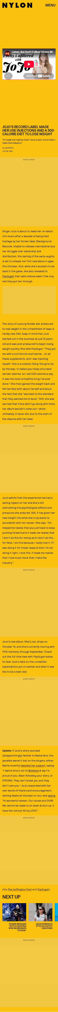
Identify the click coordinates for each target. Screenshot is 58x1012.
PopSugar (8, 276)
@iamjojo (33, 770)
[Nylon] (17, 5)
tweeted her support (33, 765)
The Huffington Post (20, 889)
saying (51, 795)
